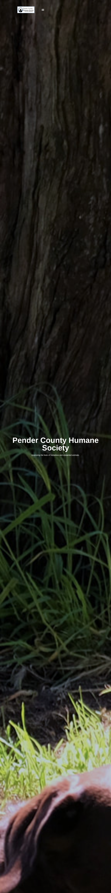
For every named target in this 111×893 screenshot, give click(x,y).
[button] (43, 10)
